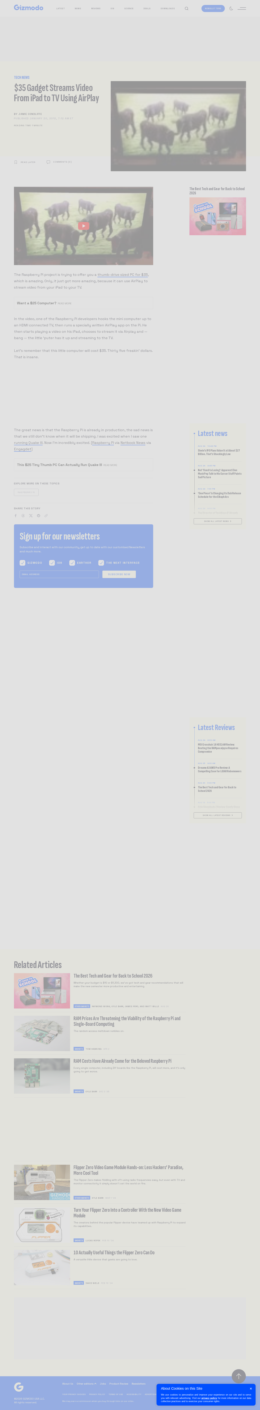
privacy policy (209, 1398)
